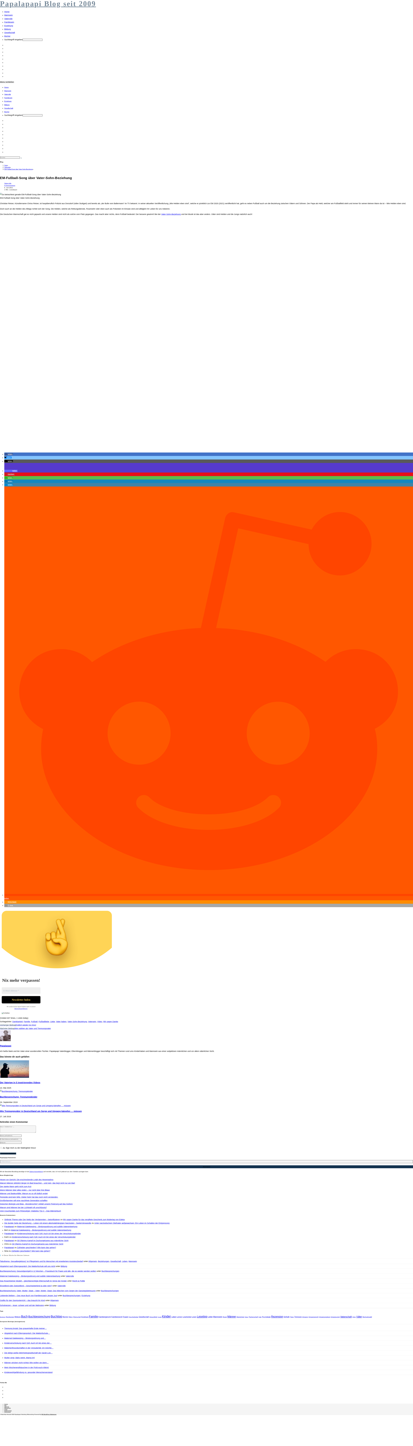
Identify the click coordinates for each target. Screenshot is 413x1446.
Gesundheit (153, 1317)
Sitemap (6, 1407)
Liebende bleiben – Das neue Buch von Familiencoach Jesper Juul (28, 1296)
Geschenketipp (133, 1317)
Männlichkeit (240, 1317)
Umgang (305, 1317)
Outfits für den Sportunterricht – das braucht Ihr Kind (22, 1300)
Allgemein (92, 1261)
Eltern (71, 1317)
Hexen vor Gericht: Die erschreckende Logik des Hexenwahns (26, 1180)
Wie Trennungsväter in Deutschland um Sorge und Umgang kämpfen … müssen (41, 1111)
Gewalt (159, 1317)
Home (6, 87)
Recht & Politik (78, 1281)
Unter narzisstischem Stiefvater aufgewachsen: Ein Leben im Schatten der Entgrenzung (132, 1223)
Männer (231, 1316)
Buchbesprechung (39, 1316)
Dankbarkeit (17, 1022)
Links (5, 1409)
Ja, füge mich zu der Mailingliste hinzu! (19, 1148)
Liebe (52, 1022)
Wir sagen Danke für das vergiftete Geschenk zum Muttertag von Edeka (94, 1220)
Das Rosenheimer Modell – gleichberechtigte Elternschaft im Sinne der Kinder (33, 1281)
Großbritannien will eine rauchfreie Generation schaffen (23, 1200)
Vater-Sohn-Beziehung (171, 214)
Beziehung (2, 1317)
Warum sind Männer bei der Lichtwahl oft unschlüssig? (23, 1207)
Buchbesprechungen (110, 1271)
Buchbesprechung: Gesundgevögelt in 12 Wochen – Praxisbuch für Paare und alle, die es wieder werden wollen (48, 1271)
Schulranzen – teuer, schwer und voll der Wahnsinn (22, 1305)
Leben (124, 1261)
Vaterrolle (7, 94)
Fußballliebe (44, 1022)
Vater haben (61, 1022)
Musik (225, 1317)
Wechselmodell (367, 1317)
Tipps (292, 1317)
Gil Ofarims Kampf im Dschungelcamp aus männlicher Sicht (42, 1241)
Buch (24, 1316)
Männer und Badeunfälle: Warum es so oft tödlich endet (24, 1193)
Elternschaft (77, 1317)
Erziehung (7, 101)
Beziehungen (103, 1261)
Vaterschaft (346, 1316)
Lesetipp (202, 1316)
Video (99, 1022)
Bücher (6, 112)
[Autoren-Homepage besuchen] (5, 1040)
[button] (8, 454)
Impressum (7, 1412)
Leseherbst (187, 1317)
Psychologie (266, 1317)
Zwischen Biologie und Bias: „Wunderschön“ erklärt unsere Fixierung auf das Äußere (36, 1204)
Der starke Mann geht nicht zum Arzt (15, 1186)
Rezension (277, 1316)
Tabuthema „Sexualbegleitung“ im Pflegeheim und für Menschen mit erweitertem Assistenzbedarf (41, 1261)
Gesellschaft (8, 108)
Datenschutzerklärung (20, 1008)
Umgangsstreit (335, 1317)
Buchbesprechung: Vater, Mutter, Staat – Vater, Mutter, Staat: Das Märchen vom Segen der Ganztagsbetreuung (48, 1291)
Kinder (166, 1316)
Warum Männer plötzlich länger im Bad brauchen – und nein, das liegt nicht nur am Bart (37, 1183)
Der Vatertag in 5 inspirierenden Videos (20, 1082)
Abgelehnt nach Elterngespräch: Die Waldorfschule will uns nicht (27, 1266)
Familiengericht (105, 1317)
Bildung (6, 105)
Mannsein (7, 91)
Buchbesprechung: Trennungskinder (18, 1097)
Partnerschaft (253, 1317)
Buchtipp (56, 1316)
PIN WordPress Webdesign (48, 1414)
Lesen (194, 1317)
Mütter (246, 1317)
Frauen (125, 1317)
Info (5, 1405)
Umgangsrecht (313, 1317)
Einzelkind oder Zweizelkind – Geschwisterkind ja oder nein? (26, 1286)
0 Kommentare (9, 185)
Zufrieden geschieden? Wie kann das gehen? (36, 1248)
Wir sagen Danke (110, 1022)
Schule (287, 1317)
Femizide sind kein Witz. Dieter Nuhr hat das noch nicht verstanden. (29, 1197)
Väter (359, 1316)
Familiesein (8, 98)
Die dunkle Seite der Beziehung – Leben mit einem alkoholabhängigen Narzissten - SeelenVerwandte (47, 1223)
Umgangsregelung (324, 1317)
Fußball (34, 1022)
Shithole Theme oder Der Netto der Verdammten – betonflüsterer (32, 1220)
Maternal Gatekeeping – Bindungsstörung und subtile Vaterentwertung (47, 1227)
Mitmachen (7, 1408)
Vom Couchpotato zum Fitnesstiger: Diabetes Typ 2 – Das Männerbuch (30, 1211)
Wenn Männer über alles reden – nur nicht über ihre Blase (25, 1190)
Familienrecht (116, 1317)
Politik (259, 1317)
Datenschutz (8, 1410)
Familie (27, 1022)
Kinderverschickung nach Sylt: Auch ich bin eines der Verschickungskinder (49, 1234)
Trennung (298, 1317)
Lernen (179, 1317)
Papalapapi (5, 1046)
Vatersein (92, 1022)
